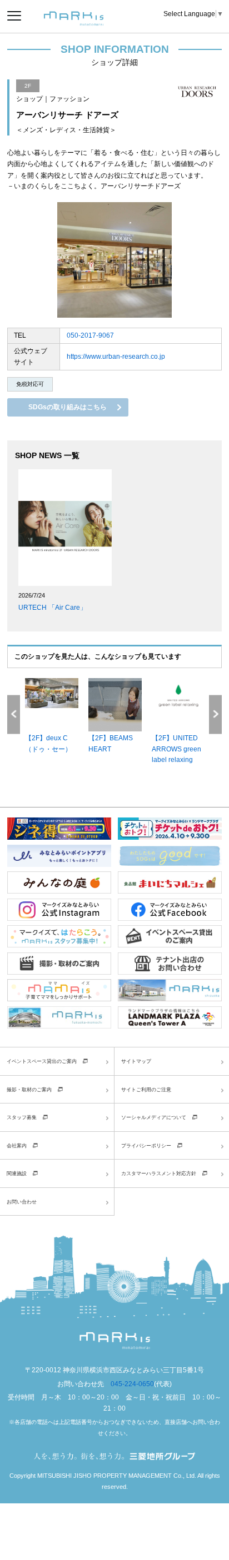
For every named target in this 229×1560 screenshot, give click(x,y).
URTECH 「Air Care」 (52, 607)
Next (215, 714)
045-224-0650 (132, 1384)
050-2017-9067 (90, 335)
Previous (13, 714)
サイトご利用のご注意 (146, 1089)
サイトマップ (136, 1061)
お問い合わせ (22, 1201)
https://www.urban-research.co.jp (116, 356)
